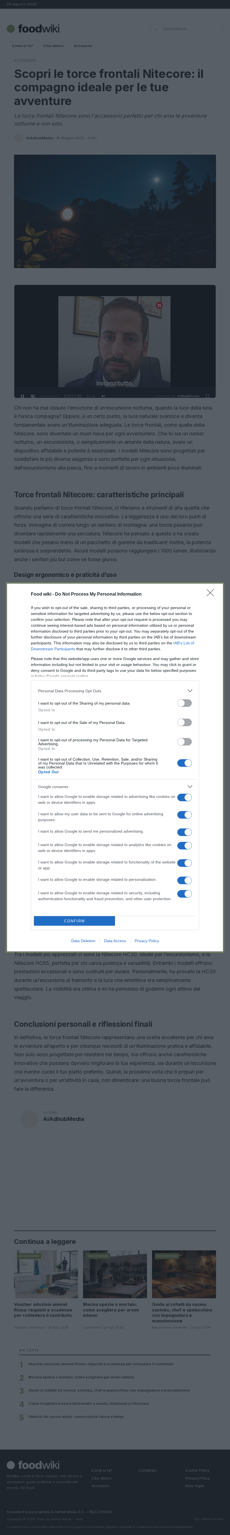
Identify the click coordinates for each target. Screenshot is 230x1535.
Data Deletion (83, 941)
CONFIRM (74, 921)
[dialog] (115, 767)
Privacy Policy (147, 941)
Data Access (115, 941)
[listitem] (115, 691)
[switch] (184, 703)
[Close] (212, 594)
